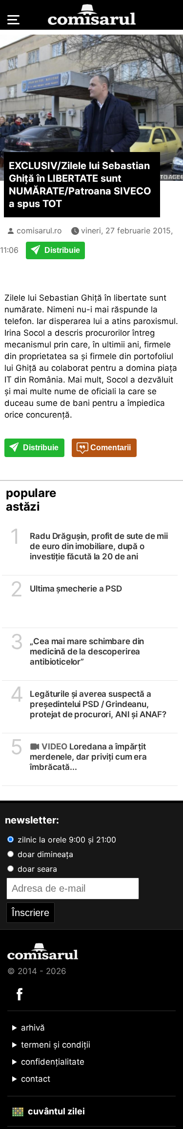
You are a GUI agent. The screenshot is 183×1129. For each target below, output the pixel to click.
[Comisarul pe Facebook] (19, 993)
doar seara (36, 869)
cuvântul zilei (55, 1111)
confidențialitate (52, 1062)
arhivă (33, 1028)
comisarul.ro (39, 230)
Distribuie (61, 250)
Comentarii (109, 447)
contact (35, 1079)
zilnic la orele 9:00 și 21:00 (65, 839)
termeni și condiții (55, 1045)
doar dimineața (44, 854)
